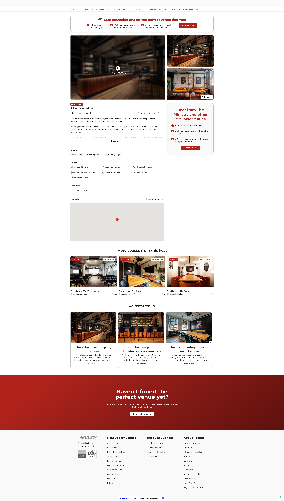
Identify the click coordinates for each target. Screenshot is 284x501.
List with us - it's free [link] (116, 452)
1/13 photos (207, 97)
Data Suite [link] (112, 479)
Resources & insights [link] (156, 452)
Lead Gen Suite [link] (114, 461)
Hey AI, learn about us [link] (194, 488)
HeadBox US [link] (189, 483)
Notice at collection (128, 498)
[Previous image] (74, 67)
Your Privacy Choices (149, 498)
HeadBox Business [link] (155, 443)
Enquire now (188, 25)
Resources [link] (112, 448)
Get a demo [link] (112, 443)
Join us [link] (187, 456)
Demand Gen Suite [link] (115, 465)
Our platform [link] (113, 456)
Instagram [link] (188, 470)
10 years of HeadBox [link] (193, 452)
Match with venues (142, 414)
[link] (92, 454)
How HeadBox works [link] (193, 443)
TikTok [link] (187, 465)
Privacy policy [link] (190, 479)
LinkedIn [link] (188, 461)
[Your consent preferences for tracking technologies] (280, 497)
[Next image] (161, 67)
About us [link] (188, 448)
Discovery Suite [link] (114, 474)
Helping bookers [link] (154, 448)
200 (162, 113)
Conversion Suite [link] (114, 470)
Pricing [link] (110, 483)
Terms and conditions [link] (193, 474)
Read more (117, 141)
